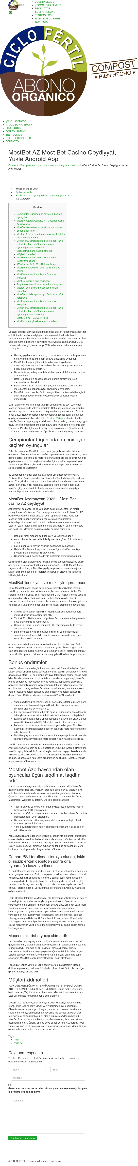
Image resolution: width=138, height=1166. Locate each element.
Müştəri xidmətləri (26, 254)
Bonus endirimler (26, 230)
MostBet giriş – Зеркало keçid (32, 317)
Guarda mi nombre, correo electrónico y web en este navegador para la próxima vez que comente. (47, 1090)
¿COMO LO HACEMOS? (48, 5)
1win (16, 1039)
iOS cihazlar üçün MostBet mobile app (37, 264)
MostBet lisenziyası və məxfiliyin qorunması (39, 227)
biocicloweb (25, 192)
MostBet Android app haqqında (33, 281)
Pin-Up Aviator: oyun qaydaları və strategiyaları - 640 (44, 195)
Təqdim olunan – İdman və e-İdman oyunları (40, 284)
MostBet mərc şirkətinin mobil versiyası (37, 321)
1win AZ (18, 1043)
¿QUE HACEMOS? (45, 1)
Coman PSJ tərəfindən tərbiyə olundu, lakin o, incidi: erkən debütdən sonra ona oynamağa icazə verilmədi (40, 244)
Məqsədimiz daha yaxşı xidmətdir (34, 250)
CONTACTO (41, 21)
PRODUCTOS (42, 8)
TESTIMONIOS (43, 15)
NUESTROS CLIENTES (47, 18)
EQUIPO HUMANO (45, 11)
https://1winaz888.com (53, 418)
